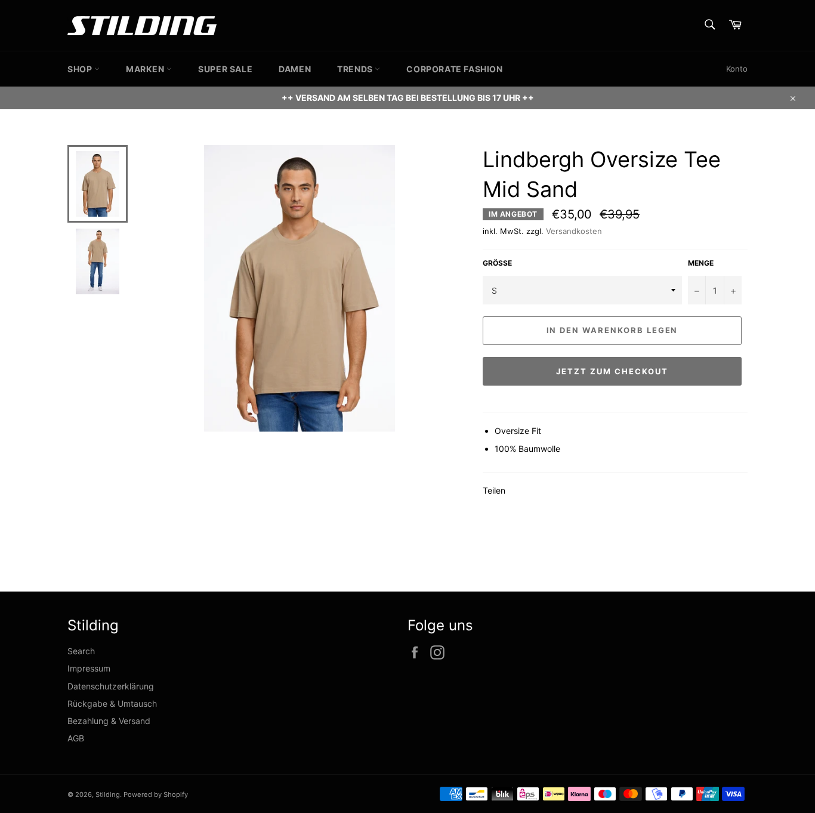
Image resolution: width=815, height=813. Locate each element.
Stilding (107, 794)
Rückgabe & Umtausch (112, 703)
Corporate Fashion (454, 69)
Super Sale (225, 69)
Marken (146, 69)
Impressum (88, 668)
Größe (497, 262)
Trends (356, 69)
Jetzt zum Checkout (612, 371)
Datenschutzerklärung (110, 686)
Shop (80, 69)
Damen (295, 69)
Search (81, 651)
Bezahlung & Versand (108, 721)
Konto (737, 68)
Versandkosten (574, 231)
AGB (75, 738)
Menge (701, 262)
